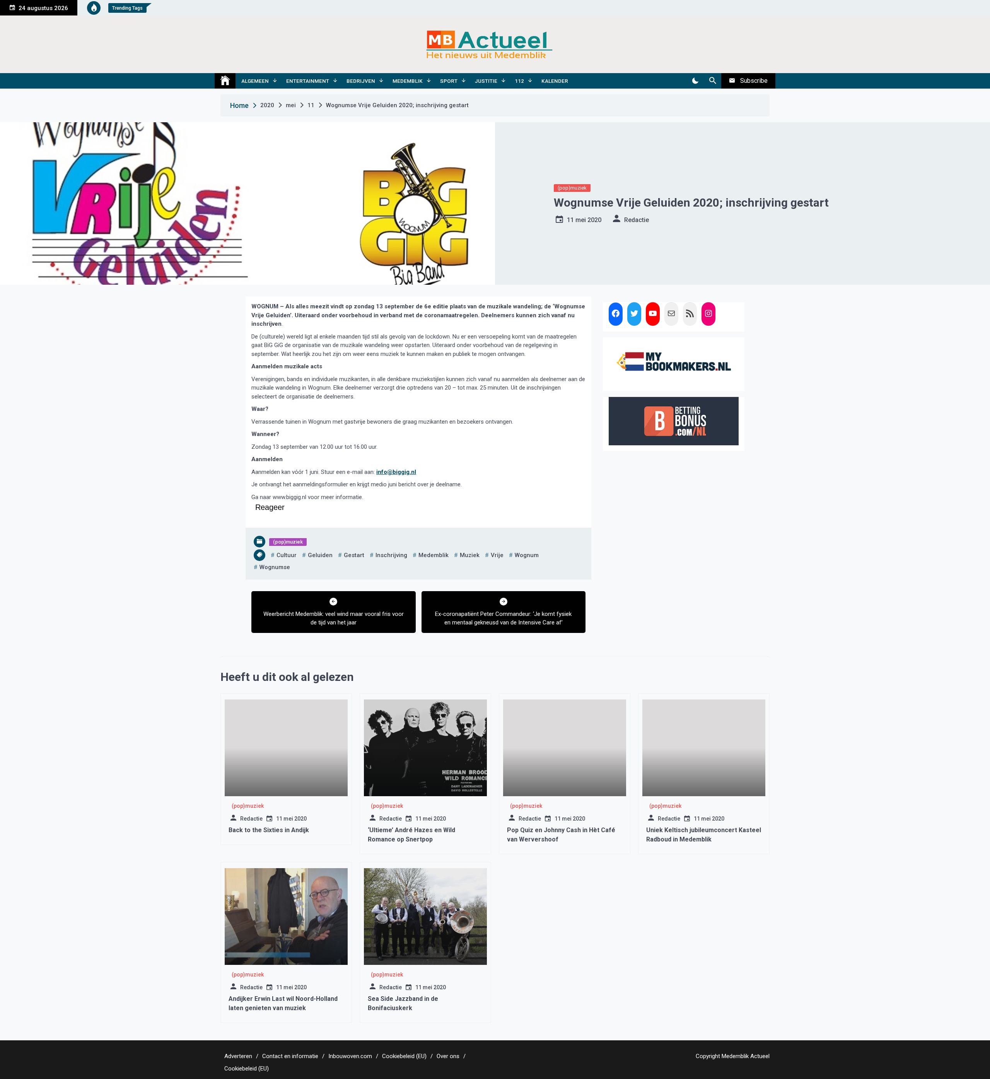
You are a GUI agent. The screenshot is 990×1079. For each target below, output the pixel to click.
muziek (470, 555)
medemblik (433, 555)
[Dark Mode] (695, 81)
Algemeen (255, 81)
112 (519, 81)
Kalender (554, 81)
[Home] (225, 81)
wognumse (274, 567)
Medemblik (408, 81)
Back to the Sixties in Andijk (269, 830)
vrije (497, 555)
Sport (448, 81)
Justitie (486, 81)
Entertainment (307, 81)
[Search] (712, 81)
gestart (354, 555)
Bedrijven (360, 81)
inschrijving (391, 555)
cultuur (287, 555)
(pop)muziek (572, 188)
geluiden (320, 555)
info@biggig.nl (396, 472)
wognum (527, 555)
